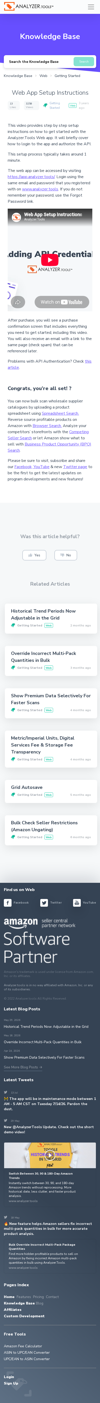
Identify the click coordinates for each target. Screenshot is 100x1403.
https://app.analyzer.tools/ (31, 177)
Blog (39, 1303)
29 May (12, 1121)
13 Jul (11, 1093)
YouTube (41, 467)
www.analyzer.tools (40, 189)
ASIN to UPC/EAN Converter (27, 1352)
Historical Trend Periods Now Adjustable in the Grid (46, 1026)
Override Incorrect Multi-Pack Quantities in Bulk (43, 1042)
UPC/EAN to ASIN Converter (27, 1359)
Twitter (55, 903)
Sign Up (11, 1383)
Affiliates (13, 1309)
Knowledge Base (19, 1303)
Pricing (38, 1296)
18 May (12, 1218)
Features (24, 1296)
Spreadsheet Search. (60, 413)
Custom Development (24, 1316)
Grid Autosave (27, 787)
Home (9, 1296)
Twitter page (75, 467)
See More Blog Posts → (23, 1067)
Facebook (21, 903)
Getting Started (54, 105)
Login (9, 1377)
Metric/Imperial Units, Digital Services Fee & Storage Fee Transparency (42, 745)
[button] (34, 555)
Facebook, (24, 467)
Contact (52, 1296)
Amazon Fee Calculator (23, 1346)
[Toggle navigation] (91, 7)
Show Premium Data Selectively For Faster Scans (44, 1057)
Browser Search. (47, 426)
